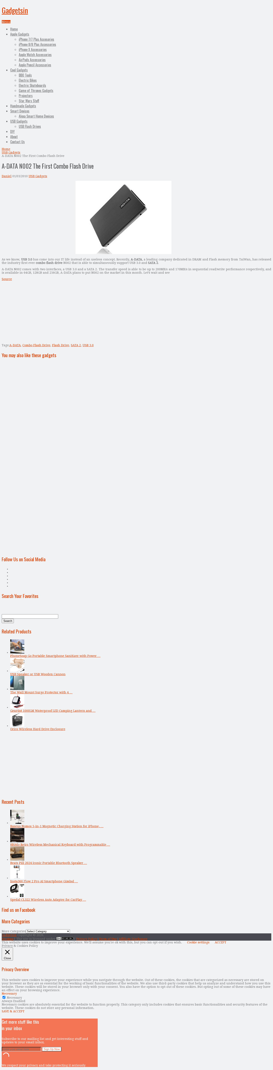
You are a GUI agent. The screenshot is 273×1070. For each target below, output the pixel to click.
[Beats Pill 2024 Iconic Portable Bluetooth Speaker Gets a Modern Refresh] (17, 859)
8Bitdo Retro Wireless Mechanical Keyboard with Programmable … (60, 844)
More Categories (14, 931)
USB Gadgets (19, 121)
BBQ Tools (25, 75)
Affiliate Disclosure (133, 939)
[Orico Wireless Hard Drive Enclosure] (17, 725)
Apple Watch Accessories (35, 54)
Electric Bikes (28, 80)
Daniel (7, 176)
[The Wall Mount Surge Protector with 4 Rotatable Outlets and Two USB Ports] (17, 689)
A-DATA (15, 345)
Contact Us (17, 141)
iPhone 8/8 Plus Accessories (37, 44)
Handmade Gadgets (23, 105)
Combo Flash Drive (36, 345)
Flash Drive (60, 345)
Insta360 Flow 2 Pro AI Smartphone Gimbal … (44, 881)
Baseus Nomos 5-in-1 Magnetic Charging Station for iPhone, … (56, 826)
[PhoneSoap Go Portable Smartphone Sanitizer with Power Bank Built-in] (17, 652)
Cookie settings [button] (198, 942)
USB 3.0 (88, 345)
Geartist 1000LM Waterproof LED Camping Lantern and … (53, 710)
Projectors (26, 95)
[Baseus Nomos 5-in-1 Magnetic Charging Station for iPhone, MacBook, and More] (17, 822)
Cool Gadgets (19, 70)
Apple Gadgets (19, 34)
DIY (12, 131)
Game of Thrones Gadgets (36, 90)
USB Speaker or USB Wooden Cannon (37, 674)
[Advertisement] (37, 211)
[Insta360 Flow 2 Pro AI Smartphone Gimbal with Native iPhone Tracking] (17, 878)
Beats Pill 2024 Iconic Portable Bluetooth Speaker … (48, 863)
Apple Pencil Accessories (35, 64)
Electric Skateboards (32, 85)
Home (14, 29)
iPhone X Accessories (33, 49)
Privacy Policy (86, 939)
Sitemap (8, 939)
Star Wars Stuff (29, 100)
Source (7, 279)
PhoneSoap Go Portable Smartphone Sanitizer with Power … (55, 656)
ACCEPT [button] (220, 942)
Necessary (14, 997)
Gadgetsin (15, 10)
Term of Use (108, 939)
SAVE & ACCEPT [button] (13, 1011)
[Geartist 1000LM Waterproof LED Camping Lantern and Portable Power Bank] (17, 707)
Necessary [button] (9, 993)
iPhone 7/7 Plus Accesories (36, 39)
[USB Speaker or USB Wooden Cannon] (17, 670)
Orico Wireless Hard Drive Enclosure (37, 729)
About (14, 136)
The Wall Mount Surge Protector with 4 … (41, 692)
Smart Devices (19, 111)
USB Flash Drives (30, 126)
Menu (6, 21)
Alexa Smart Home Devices (36, 116)
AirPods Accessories (32, 59)
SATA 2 (76, 345)
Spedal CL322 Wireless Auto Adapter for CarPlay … (48, 899)
